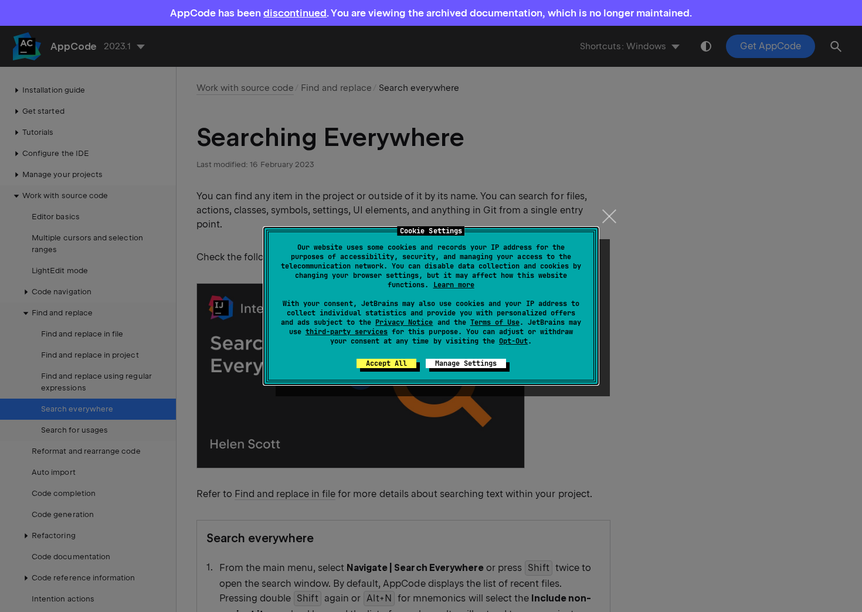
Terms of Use (495, 322)
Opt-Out (513, 341)
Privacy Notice (404, 322)
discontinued (295, 13)
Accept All (386, 363)
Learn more (453, 285)
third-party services (347, 331)
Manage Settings (466, 363)
